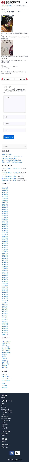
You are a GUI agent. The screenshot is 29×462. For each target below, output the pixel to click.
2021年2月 (5, 196)
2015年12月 (5, 245)
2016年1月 (5, 243)
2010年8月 (5, 330)
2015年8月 (5, 249)
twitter (3, 383)
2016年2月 (5, 242)
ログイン (4, 374)
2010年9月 (5, 328)
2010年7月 (5, 332)
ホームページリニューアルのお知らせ (12, 156)
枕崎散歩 (4, 358)
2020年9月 (5, 198)
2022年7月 (5, 192)
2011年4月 (5, 315)
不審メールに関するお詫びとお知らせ (12, 162)
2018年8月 (5, 219)
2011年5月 (5, 313)
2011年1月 (5, 321)
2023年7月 (5, 189)
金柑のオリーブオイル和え (9, 180)
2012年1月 (5, 298)
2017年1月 (5, 234)
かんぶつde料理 (6, 348)
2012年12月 (5, 279)
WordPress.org (6, 380)
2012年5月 (5, 291)
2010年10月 (5, 326)
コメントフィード (7, 378)
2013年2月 (5, 275)
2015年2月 (5, 258)
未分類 (4, 356)
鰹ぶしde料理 (5, 364)
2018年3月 (5, 228)
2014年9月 (5, 266)
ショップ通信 (5, 350)
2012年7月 (5, 287)
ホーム (3, 5)
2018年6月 (5, 223)
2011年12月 (5, 300)
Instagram (4, 387)
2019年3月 (5, 211)
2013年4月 (5, 272)
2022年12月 (5, 191)
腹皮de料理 (5, 360)
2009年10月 (5, 334)
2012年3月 (5, 294)
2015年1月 (5, 260)
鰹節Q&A (4, 366)
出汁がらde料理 (6, 352)
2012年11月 (5, 281)
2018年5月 (5, 224)
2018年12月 (5, 215)
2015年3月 (5, 257)
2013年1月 (5, 277)
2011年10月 (5, 304)
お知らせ (4, 345)
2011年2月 (5, 319)
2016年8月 (5, 236)
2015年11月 (5, 247)
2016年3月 (5, 240)
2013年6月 (5, 268)
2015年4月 (5, 255)
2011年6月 (5, 311)
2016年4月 (5, 238)
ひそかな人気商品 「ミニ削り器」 (11, 169)
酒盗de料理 (5, 362)
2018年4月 (5, 226)
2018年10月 (5, 217)
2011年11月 (5, 302)
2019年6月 (5, 209)
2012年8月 (5, 285)
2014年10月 (5, 264)
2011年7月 (5, 309)
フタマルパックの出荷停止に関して (11, 160)
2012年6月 (5, 289)
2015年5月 (5, 253)
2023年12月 (5, 187)
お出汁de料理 (5, 343)
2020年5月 (5, 200)
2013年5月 (5, 270)
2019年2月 (5, 213)
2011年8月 (5, 308)
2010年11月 (5, 325)
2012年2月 (5, 296)
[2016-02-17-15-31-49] (7, 24)
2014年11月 (5, 262)
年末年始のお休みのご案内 (9, 158)
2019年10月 (5, 206)
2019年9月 (5, 207)
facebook (4, 385)
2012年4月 (5, 293)
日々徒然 (9, 5)
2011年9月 (5, 306)
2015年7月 (5, 251)
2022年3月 (5, 194)
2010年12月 (5, 323)
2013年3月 (5, 274)
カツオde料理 (5, 347)
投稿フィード (5, 376)
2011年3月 (5, 317)
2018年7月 (5, 221)
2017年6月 (5, 232)
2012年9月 (5, 283)
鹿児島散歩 (5, 367)
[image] (7, 47)
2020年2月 (5, 204)
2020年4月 (5, 202)
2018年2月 (5, 230)
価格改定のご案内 (7, 154)
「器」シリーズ (6, 341)
